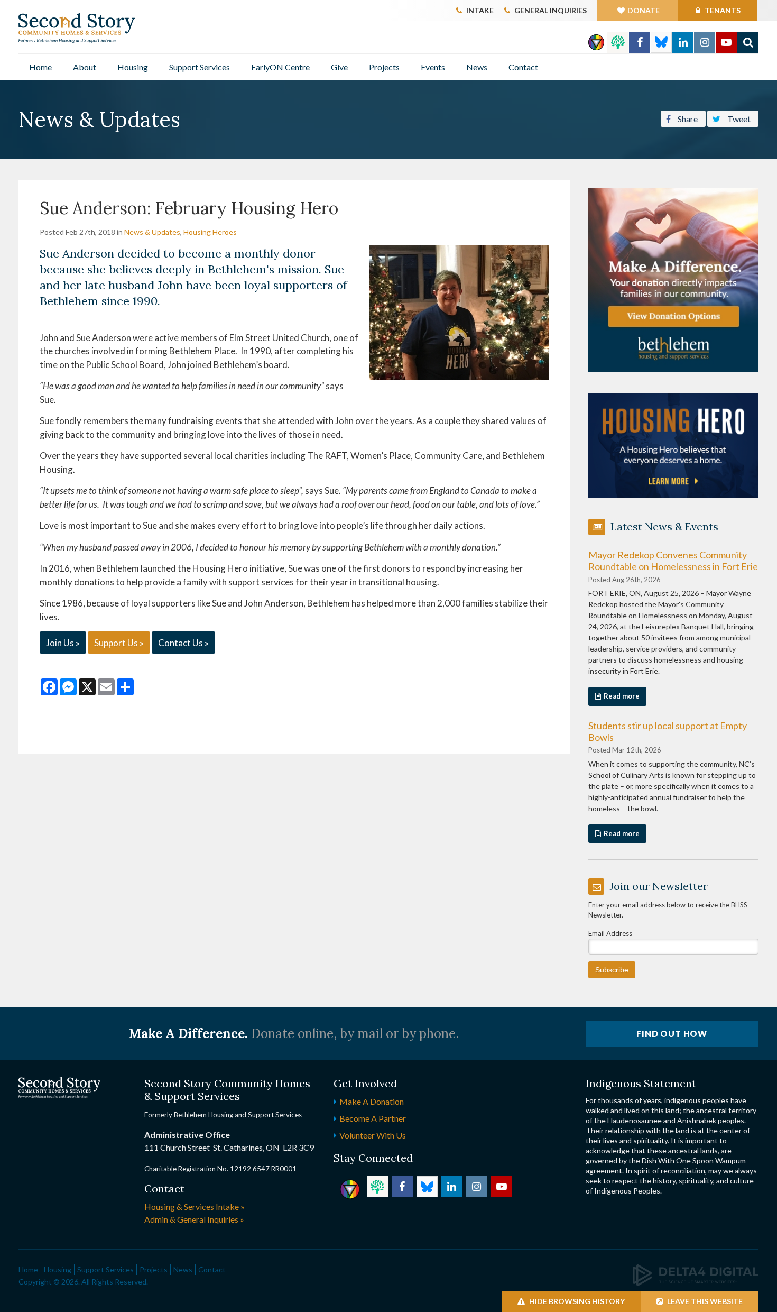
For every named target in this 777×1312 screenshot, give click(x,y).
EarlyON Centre (280, 67)
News (476, 67)
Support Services (199, 67)
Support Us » (119, 642)
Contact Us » (183, 642)
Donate (643, 10)
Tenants (722, 10)
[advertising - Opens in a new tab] (673, 444)
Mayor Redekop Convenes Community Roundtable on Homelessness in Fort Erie (673, 560)
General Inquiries (550, 10)
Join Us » (63, 642)
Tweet (738, 119)
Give (339, 67)
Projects (384, 67)
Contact (523, 67)
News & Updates (152, 231)
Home (40, 67)
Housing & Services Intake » (194, 1206)
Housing (132, 67)
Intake (480, 10)
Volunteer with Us (372, 1135)
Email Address (610, 933)
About (84, 67)
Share (687, 119)
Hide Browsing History (576, 1301)
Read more (622, 696)
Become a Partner (372, 1118)
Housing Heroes (210, 231)
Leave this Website (704, 1301)
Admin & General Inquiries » (194, 1219)
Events (433, 67)
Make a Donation (371, 1101)
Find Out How (671, 1034)
